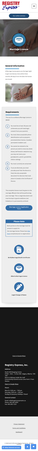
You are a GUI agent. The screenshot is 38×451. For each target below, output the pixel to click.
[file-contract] (19, 249)
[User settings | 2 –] (27, 446)
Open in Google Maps (19, 356)
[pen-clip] (19, 287)
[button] (19, 16)
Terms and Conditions (19, 428)
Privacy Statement (19, 424)
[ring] (19, 40)
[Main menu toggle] (34, 6)
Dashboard (19, 432)
